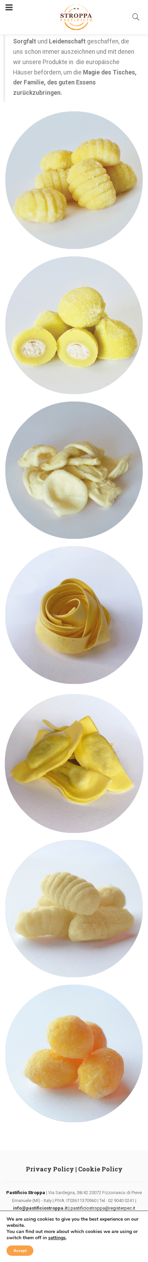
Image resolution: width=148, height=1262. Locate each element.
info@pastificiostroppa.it (40, 1208)
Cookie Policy (100, 1169)
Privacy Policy (50, 1169)
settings (57, 1238)
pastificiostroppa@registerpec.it (103, 1208)
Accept (20, 1250)
